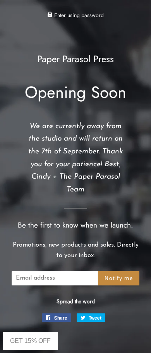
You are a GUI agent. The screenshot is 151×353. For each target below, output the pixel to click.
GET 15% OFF (30, 340)
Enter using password (78, 15)
